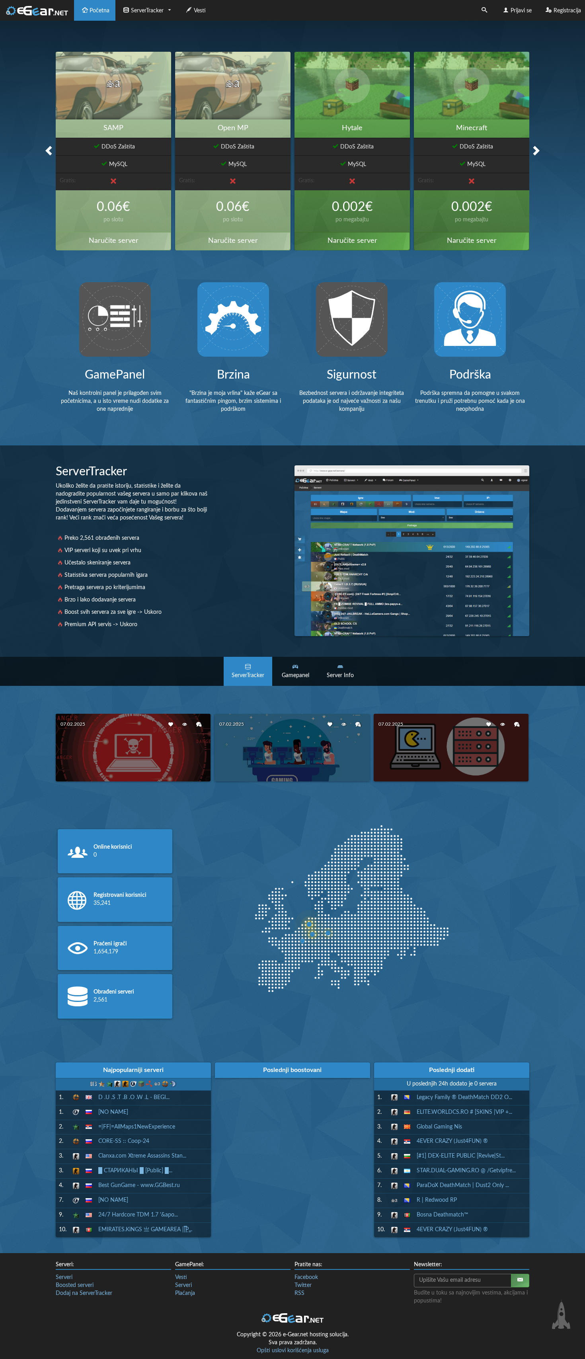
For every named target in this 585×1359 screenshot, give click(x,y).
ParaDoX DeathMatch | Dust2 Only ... (463, 1185)
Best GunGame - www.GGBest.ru (139, 1185)
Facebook (306, 1277)
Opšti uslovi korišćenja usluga (293, 1350)
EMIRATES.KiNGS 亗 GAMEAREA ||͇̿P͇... (145, 1229)
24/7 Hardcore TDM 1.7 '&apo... (138, 1215)
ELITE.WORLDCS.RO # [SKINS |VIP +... (464, 1112)
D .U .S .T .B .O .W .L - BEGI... (134, 1097)
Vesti (200, 11)
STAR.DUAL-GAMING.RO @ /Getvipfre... (466, 1171)
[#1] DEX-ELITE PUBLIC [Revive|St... (461, 1156)
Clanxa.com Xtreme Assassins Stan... (142, 1156)
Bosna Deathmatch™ (442, 1215)
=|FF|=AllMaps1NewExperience (136, 1127)
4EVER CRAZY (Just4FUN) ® (452, 1141)
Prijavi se (521, 11)
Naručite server (113, 240)
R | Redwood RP (437, 1200)
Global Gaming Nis (439, 1127)
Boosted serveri (75, 1285)
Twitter (303, 1285)
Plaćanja (185, 1293)
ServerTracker (147, 11)
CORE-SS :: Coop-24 (123, 1141)
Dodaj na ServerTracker (84, 1293)
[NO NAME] (113, 1112)
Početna (99, 11)
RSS (299, 1293)
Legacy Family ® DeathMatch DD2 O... (464, 1097)
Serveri (64, 1277)
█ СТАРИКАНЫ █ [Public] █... (135, 1171)
